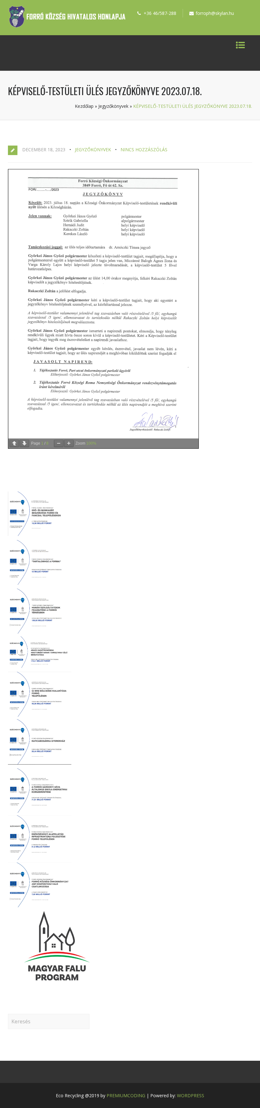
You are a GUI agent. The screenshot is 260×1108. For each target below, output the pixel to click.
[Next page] (24, 443)
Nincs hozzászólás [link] (143, 150)
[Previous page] (14, 443)
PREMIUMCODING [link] (126, 1095)
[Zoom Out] (58, 443)
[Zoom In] (69, 443)
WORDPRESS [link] (190, 1095)
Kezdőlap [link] (84, 106)
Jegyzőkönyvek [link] (113, 106)
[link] (67, 26)
